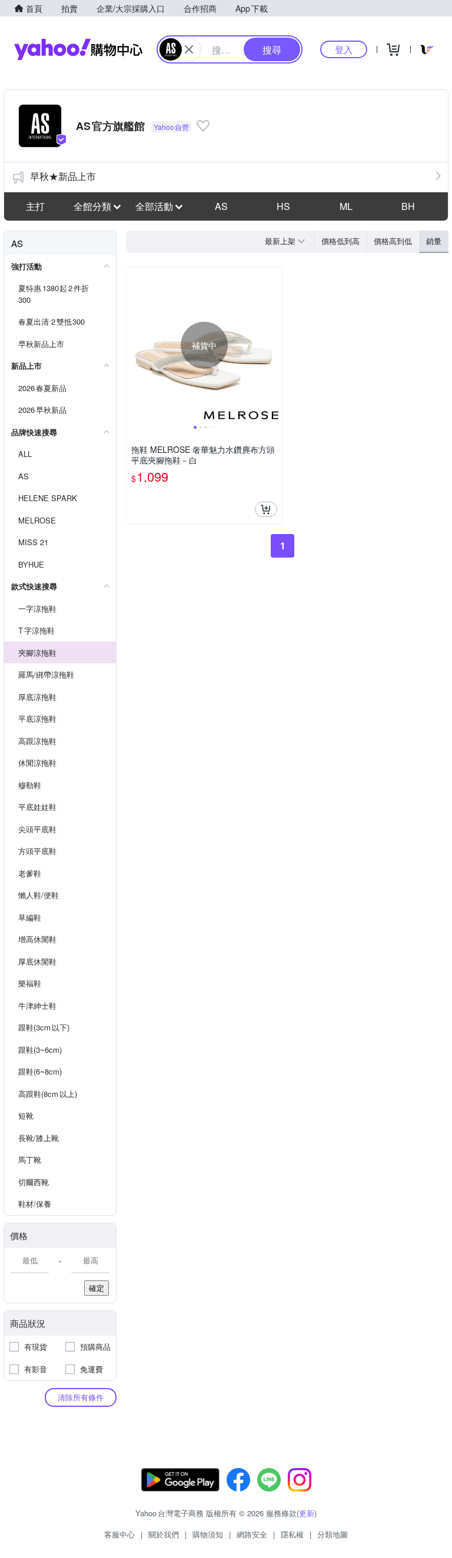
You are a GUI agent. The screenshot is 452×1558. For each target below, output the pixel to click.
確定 (96, 1287)
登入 (344, 49)
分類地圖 (332, 1534)
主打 (35, 206)
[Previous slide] (134, 345)
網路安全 (252, 1534)
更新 (306, 1513)
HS (283, 206)
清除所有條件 (81, 1397)
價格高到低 (393, 240)
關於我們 (163, 1534)
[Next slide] (274, 345)
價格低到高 (340, 240)
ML (346, 206)
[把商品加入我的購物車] (266, 509)
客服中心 (119, 1534)
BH (408, 206)
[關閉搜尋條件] (189, 49)
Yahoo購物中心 (78, 49)
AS (221, 206)
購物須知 (207, 1534)
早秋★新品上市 (63, 176)
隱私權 (292, 1534)
